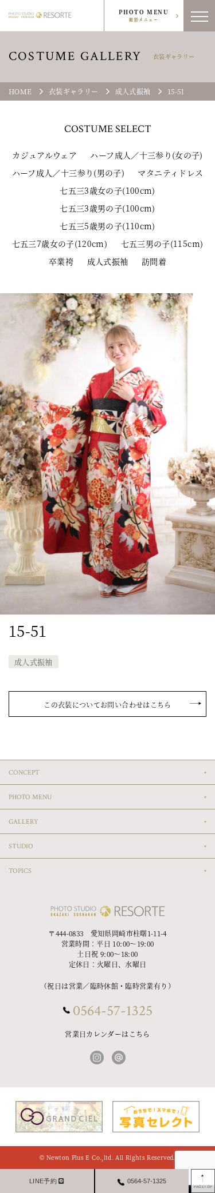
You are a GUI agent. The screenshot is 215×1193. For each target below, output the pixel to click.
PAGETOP (203, 1186)
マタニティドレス (170, 172)
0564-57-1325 (113, 1010)
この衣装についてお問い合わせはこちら (107, 704)
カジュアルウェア (44, 155)
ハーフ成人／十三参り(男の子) (68, 172)
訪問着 (154, 261)
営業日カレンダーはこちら (107, 1034)
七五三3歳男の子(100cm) (107, 208)
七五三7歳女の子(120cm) (59, 243)
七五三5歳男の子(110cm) (107, 226)
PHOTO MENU (144, 15)
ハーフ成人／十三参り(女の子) (146, 155)
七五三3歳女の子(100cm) (107, 190)
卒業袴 (61, 261)
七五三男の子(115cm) (162, 243)
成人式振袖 (107, 261)
